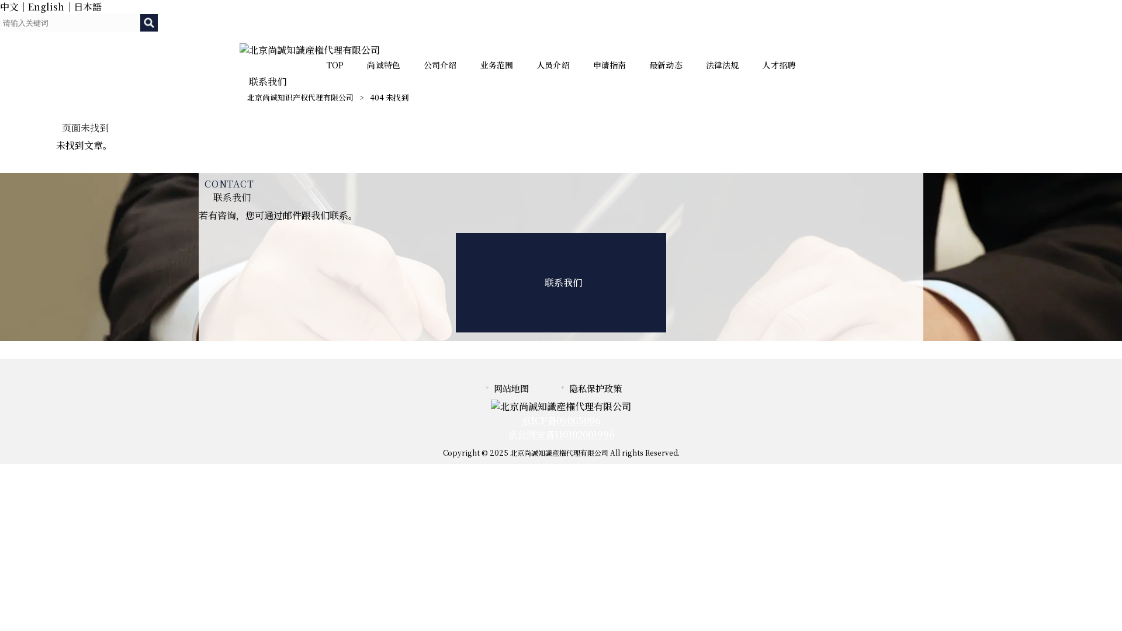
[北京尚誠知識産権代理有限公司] (310, 50)
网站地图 (511, 388)
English (46, 6)
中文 (9, 6)
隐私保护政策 (595, 388)
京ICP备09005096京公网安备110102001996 (561, 427)
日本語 (88, 6)
